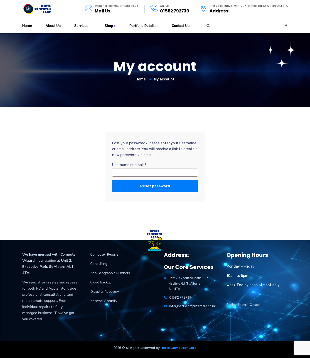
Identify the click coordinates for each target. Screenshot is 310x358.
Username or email (129, 165)
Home (140, 79)
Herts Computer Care (179, 348)
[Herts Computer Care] (37, 9)
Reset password (155, 186)
